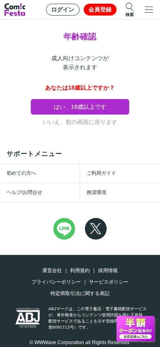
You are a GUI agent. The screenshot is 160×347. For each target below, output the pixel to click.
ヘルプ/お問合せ (24, 192)
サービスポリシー (108, 282)
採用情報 (108, 270)
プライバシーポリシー (56, 282)
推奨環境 (96, 192)
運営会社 (52, 270)
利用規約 (80, 270)
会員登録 (100, 9)
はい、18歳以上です (80, 107)
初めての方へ (21, 173)
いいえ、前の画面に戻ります (80, 122)
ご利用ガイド (101, 173)
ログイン (62, 9)
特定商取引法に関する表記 (80, 293)
